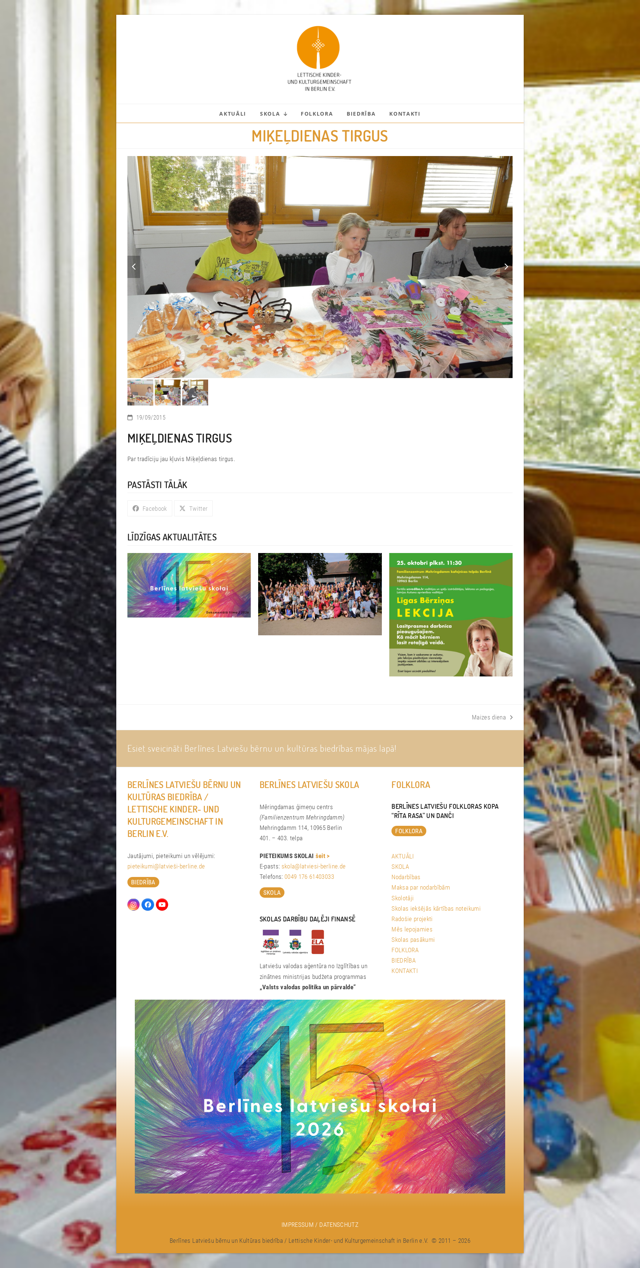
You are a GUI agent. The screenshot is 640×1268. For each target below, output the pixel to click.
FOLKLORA (405, 912)
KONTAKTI (404, 932)
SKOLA (400, 828)
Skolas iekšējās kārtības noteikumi (436, 870)
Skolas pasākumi (413, 901)
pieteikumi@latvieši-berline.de (166, 828)
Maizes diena (489, 679)
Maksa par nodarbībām (420, 849)
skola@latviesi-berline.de (313, 828)
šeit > (323, 817)
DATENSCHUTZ (339, 1186)
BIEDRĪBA (403, 922)
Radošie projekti (412, 880)
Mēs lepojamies (412, 891)
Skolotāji (402, 859)
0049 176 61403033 (309, 838)
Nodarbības (405, 838)
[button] (133, 248)
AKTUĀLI (402, 818)
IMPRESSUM (297, 1186)
